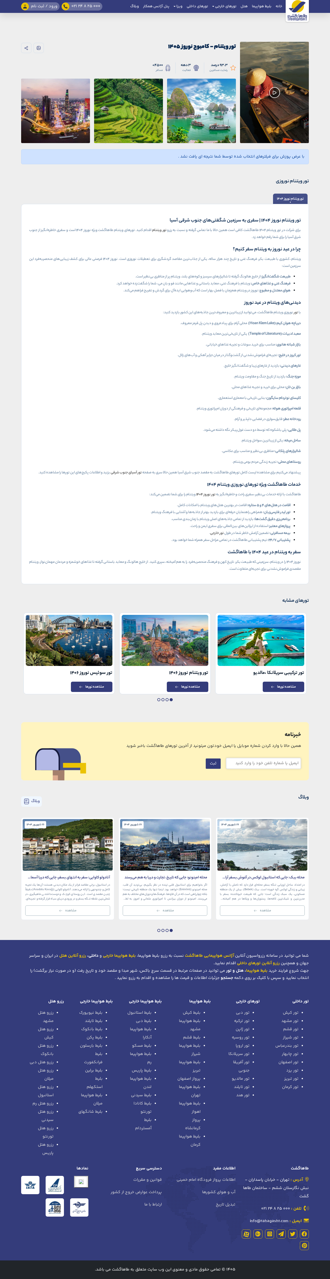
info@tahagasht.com (269, 1221)
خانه (279, 6)
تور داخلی (300, 1001)
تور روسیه (241, 1037)
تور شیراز (291, 1037)
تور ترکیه (242, 1021)
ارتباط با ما (153, 1204)
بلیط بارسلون (91, 1046)
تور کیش (291, 1013)
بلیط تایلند (94, 1021)
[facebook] (304, 1234)
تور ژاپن (243, 1029)
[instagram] (269, 1234)
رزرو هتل (56, 1001)
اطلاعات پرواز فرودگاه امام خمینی (206, 1180)
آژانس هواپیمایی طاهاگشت (209, 956)
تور (296, 313)
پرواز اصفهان (189, 1079)
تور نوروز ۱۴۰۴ (206, 495)
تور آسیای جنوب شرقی (126, 473)
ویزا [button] (179, 6)
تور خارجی (217, 533)
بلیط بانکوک (92, 1029)
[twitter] (292, 1234)
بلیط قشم (192, 1037)
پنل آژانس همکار (156, 6)
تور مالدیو (241, 1079)
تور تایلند (242, 1087)
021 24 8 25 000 (275, 1209)
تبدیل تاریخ (225, 1204)
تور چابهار (290, 1054)
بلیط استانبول (139, 1013)
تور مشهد (290, 1021)
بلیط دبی (144, 1021)
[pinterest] (304, 1245)
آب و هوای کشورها (218, 1192)
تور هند (243, 1095)
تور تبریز (291, 1079)
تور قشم (291, 1029)
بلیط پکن (95, 1037)
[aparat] (246, 1234)
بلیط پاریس (142, 1070)
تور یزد (292, 1070)
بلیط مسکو (142, 1046)
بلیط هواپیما (261, 6)
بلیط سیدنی (141, 1095)
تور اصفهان (288, 1062)
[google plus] (257, 1234)
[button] (171, 699)
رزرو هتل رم (43, 1103)
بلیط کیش (192, 1013)
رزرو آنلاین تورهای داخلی (258, 963)
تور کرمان (290, 1087)
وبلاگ (134, 6)
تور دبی (243, 1013)
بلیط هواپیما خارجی (145, 1001)
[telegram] (281, 1234)
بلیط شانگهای (90, 1112)
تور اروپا (243, 1046)
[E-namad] (81, 1182)
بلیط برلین (94, 1070)
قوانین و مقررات (147, 1180)
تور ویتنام (159, 230)
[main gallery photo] (201, 92)
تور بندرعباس (287, 1046)
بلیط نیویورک (91, 1013)
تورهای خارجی (248, 1001)
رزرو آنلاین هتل (72, 956)
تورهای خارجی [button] (225, 6)
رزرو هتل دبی (42, 1062)
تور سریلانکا (239, 1054)
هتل (244, 6)
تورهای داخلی (197, 6)
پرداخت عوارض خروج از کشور (136, 1192)
